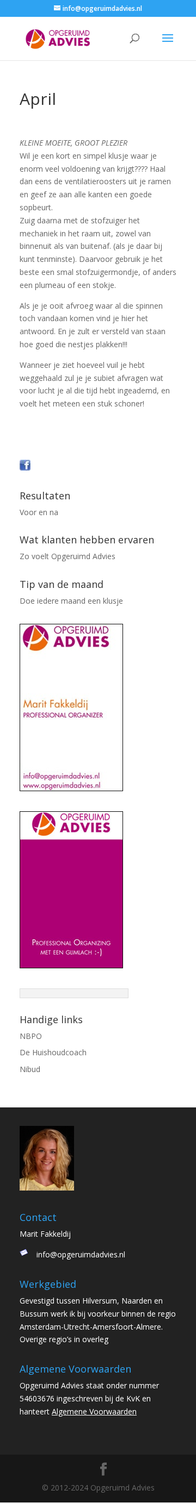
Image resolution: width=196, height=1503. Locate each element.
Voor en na (39, 512)
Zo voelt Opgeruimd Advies (67, 556)
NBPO (31, 1036)
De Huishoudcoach (53, 1052)
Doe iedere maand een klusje (71, 601)
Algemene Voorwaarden (94, 1411)
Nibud (30, 1069)
